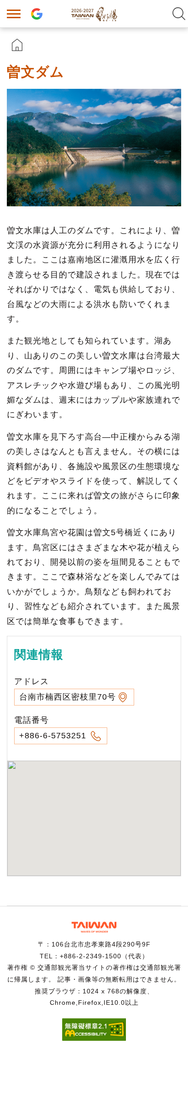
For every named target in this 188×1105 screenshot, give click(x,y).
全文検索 (179, 14)
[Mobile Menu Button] (13, 13)
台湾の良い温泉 (94, 13)
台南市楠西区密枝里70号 (67, 696)
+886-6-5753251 (54, 735)
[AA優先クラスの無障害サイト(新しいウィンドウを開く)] (94, 1038)
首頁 (17, 45)
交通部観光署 (94, 927)
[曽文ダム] (94, 147)
